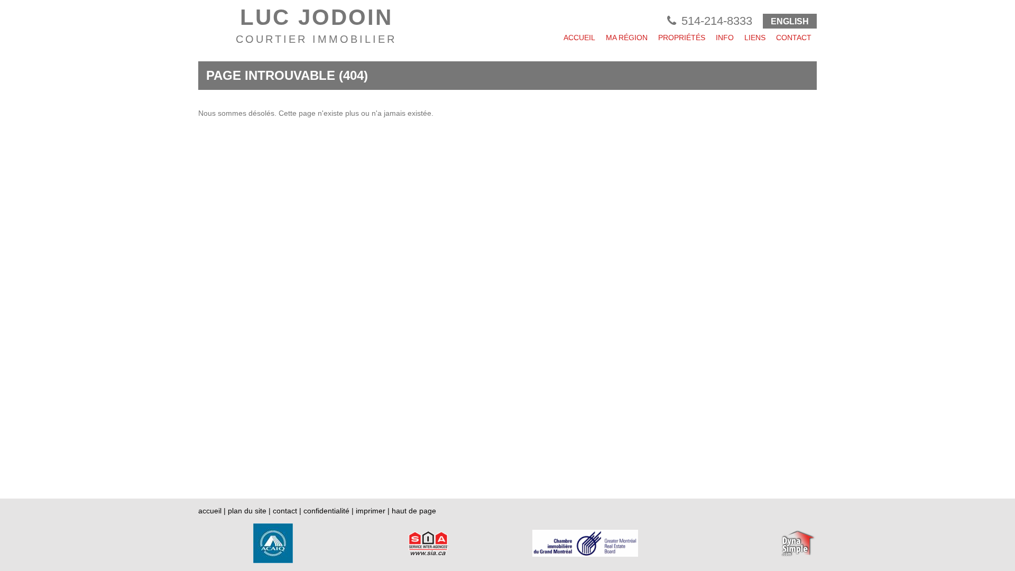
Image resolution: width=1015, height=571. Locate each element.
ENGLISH (790, 21)
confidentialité (326, 510)
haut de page (414, 510)
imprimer (370, 510)
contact (285, 510)
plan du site (247, 510)
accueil (210, 510)
